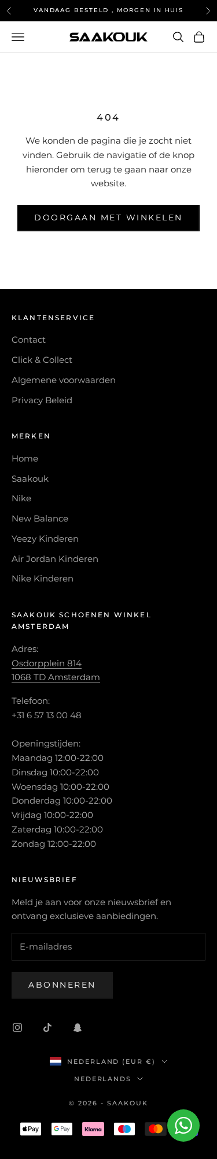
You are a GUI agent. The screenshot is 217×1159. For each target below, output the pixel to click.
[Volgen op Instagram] (17, 1027)
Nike (21, 498)
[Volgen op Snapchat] (77, 1027)
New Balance (40, 518)
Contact (29, 339)
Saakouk (30, 478)
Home (25, 458)
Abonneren (62, 985)
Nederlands (103, 1079)
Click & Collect (42, 359)
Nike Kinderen (42, 578)
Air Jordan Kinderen (55, 558)
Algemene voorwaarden (64, 379)
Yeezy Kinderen (45, 538)
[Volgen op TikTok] (47, 1027)
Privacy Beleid (42, 400)
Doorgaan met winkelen (108, 217)
